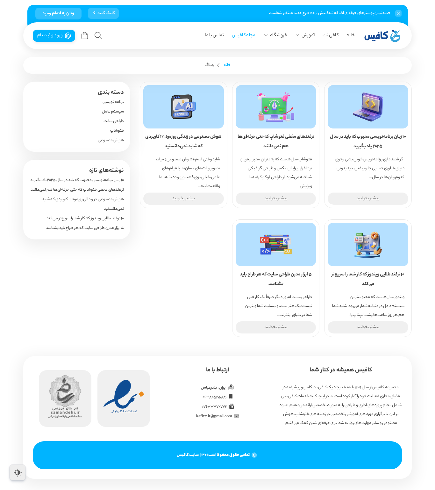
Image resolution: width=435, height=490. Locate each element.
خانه (350, 36)
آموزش (308, 36)
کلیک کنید (106, 13)
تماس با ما (214, 36)
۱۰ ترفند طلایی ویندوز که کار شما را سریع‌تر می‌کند (85, 218)
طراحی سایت (113, 121)
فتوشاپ (117, 131)
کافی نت (331, 36)
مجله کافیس (243, 36)
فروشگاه (278, 36)
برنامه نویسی (113, 102)
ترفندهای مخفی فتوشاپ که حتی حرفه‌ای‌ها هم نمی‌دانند (77, 189)
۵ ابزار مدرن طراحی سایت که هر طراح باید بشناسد (85, 228)
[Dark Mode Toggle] (17, 472)
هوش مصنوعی (111, 140)
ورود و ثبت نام (50, 35)
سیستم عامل (113, 111)
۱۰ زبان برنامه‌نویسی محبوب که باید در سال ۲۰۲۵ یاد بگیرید (77, 180)
